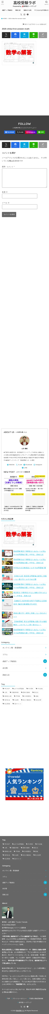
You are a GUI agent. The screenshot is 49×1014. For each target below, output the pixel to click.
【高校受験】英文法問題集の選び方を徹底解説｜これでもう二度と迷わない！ (30, 623)
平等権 (18, 696)
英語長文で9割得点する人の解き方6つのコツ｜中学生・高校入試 (30, 594)
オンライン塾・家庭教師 (12, 648)
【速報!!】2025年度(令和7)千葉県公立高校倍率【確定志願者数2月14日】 (30, 602)
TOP (8, 998)
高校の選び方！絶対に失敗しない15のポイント (30, 614)
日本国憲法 (27, 696)
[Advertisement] (24, 89)
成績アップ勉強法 (10, 661)
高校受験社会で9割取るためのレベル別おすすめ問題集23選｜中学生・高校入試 (29, 561)
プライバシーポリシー (20, 998)
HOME (5, 18)
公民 (5, 692)
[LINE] (28, 14)
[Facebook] (9, 132)
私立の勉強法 (27, 700)
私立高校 (7, 704)
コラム (5, 654)
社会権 (16, 700)
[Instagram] (24, 14)
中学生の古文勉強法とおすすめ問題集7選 (29, 568)
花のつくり (17, 704)
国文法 (36, 692)
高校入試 (6, 675)
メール (5, 203)
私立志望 (38, 700)
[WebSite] (11, 465)
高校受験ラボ (20, 1010)
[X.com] (21, 14)
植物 (37, 696)
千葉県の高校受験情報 (36, 998)
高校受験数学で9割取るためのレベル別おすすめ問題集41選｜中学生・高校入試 (29, 631)
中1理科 (30, 688)
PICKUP (7, 688)
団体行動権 (26, 692)
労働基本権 (15, 692)
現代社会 (7, 700)
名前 (5, 192)
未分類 (5, 668)
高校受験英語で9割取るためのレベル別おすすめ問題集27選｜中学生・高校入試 (29, 553)
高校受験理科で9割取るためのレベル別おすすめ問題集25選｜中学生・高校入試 (29, 586)
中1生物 (40, 688)
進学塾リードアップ (25, 1002)
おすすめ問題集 (19, 688)
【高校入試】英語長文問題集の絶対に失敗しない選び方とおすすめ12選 (30, 577)
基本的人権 (8, 696)
